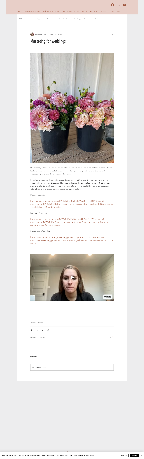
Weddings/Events (79, 19)
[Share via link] (48, 330)
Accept (134, 455)
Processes (50, 19)
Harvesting (94, 19)
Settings (124, 455)
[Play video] (72, 277)
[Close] (141, 455)
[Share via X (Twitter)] (37, 330)
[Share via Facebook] (31, 330)
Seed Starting (64, 19)
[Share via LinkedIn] (42, 330)
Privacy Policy (89, 455)
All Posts (22, 19)
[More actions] (112, 34)
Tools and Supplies (36, 19)
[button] (124, 4)
